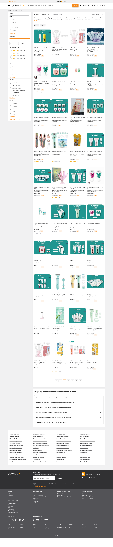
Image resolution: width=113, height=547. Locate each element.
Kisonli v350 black (84, 461)
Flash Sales (35, 502)
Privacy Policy (36, 498)
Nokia (70, 527)
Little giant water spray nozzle (63, 461)
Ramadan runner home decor (62, 448)
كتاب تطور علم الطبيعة (61, 457)
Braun (21, 526)
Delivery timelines (12, 503)
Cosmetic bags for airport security (40, 455)
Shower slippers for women (62, 436)
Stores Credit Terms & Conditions (40, 496)
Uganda (91, 498)
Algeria (83, 493)
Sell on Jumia (13, 1)
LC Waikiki (59, 524)
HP (45, 524)
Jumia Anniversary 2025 (13, 512)
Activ (9, 524)
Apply (28, 36)
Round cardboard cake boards (39, 461)
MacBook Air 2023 (84, 448)
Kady (46, 527)
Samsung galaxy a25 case (15, 450)
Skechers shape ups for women (16, 445)
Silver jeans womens (84, 436)
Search (75, 5)
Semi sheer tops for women (86, 443)
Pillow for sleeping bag (15, 455)
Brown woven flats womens (86, 445)
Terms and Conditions (38, 495)
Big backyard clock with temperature (64, 455)
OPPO (83, 524)
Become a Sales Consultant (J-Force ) (65, 496)
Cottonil (22, 529)
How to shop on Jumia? (13, 500)
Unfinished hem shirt (37, 450)
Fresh (34, 527)
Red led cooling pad (60, 452)
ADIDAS (10, 526)
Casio (21, 527)
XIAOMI (95, 527)
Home (9, 10)
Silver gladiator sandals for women (87, 441)
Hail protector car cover (85, 457)
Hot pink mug (36, 448)
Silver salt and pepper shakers (39, 438)
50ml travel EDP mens (85, 459)
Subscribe (60, 478)
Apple (21, 524)
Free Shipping (36, 501)
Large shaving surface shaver (16, 448)
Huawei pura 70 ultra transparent (40, 452)
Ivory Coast (84, 495)
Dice (34, 526)
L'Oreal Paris (47, 529)
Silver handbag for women (15, 438)
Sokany (95, 524)
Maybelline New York (61, 527)
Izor (46, 526)
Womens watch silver (14, 434)
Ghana (83, 496)
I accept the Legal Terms (40, 486)
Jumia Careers (36, 493)
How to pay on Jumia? (13, 502)
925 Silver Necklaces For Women (63, 441)
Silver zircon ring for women (16, 441)
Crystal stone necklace (14, 461)
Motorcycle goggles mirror (86, 450)
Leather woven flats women (62, 445)
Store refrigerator (60, 459)
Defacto (34, 524)
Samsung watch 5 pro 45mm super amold (89, 455)
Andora (9, 529)
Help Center (10, 493)
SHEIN (83, 527)
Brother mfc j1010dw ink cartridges (64, 450)
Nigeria (90, 495)
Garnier (34, 529)
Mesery (71, 524)
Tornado (96, 526)
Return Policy (11, 506)
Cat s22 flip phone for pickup (16, 452)
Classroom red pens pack (38, 457)
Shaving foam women (85, 434)
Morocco (91, 493)
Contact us (10, 495)
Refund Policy (11, 507)
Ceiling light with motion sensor (17, 457)
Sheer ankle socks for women (62, 443)
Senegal (91, 496)
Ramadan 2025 (11, 510)
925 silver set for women (15, 443)
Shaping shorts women (85, 438)
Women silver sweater (38, 436)
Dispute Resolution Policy (14, 505)
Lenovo (58, 526)
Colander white (36, 459)
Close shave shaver (60, 434)
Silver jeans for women (14, 436)
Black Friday (11, 509)
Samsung (84, 526)
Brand (35, 25)
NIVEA (70, 526)
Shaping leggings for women (62, 438)
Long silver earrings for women (40, 441)
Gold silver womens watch (39, 434)
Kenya (83, 498)
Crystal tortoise (83, 452)
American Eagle (11, 527)
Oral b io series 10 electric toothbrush (18, 459)
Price (42, 25)
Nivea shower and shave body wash (41, 445)
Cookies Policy (36, 499)
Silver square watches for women (40, 443)
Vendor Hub (60, 495)
